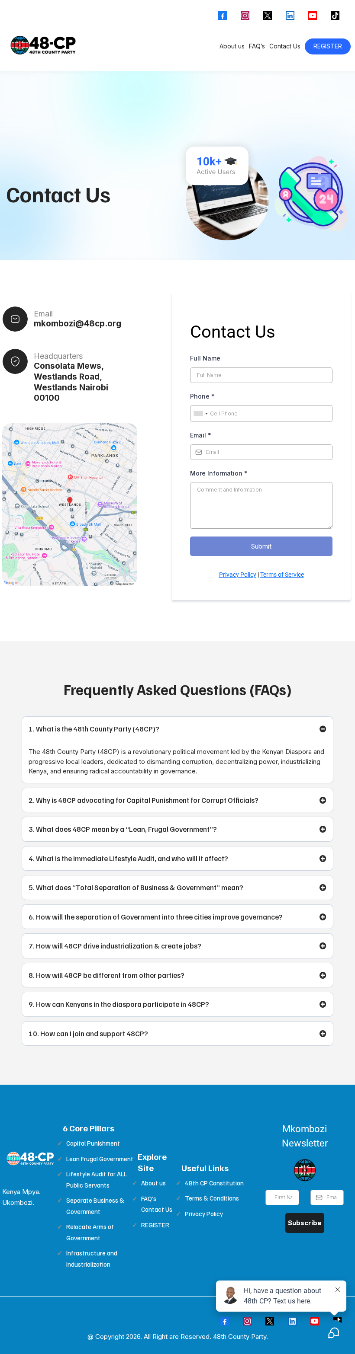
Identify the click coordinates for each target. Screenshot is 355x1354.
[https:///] (30, 1159)
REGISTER (327, 46)
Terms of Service (282, 574)
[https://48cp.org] (43, 46)
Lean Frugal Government (99, 1158)
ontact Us (158, 1209)
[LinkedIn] (290, 15)
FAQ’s (257, 46)
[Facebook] (222, 15)
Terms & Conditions (212, 1198)
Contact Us (284, 46)
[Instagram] (245, 15)
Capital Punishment (93, 1143)
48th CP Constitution (214, 1183)
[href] (69, 504)
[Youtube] (312, 15)
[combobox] (200, 414)
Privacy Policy (237, 574)
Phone (202, 396)
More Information (219, 473)
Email (200, 435)
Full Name (205, 358)
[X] (267, 15)
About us (232, 46)
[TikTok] (335, 15)
